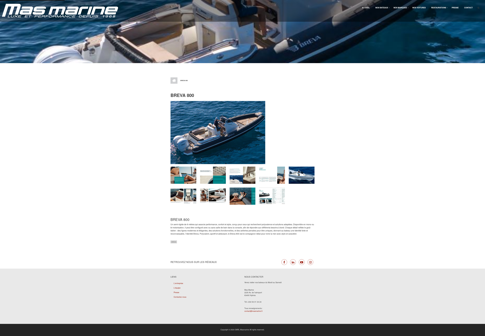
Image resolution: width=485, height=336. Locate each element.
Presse (176, 292)
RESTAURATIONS (438, 7)
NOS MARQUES (400, 7)
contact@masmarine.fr (253, 311)
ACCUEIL (366, 7)
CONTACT (468, 7)
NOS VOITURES (419, 7)
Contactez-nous (180, 297)
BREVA (174, 242)
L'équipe (177, 288)
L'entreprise (178, 283)
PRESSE (455, 7)
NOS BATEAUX (381, 7)
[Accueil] (60, 10)
